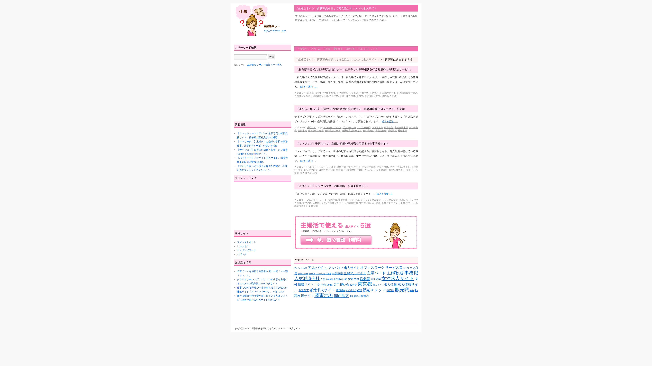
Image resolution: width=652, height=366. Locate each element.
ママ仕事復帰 (328, 92)
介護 (323, 279)
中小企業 (388, 127)
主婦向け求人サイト (367, 169)
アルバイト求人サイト (344, 267)
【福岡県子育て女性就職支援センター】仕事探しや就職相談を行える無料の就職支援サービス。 (354, 69)
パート (357, 166)
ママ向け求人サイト (400, 166)
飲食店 (365, 295)
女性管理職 (364, 202)
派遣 (296, 172)
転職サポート (407, 202)
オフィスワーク (372, 267)
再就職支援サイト (336, 202)
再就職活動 (352, 202)
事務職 (411, 272)
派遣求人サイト (323, 290)
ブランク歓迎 (349, 127)
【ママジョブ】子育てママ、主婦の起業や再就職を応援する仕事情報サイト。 (343, 143)
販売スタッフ (374, 290)
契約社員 (338, 48)
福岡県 (359, 95)
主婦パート (376, 273)
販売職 (402, 289)
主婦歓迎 (382, 169)
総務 (378, 95)
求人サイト (378, 285)
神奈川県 (351, 290)
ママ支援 (353, 92)
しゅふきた (243, 246)
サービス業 (394, 267)
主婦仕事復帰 (401, 127)
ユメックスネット (246, 242)
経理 (372, 95)
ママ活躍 (306, 202)
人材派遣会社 (307, 278)
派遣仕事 (303, 290)
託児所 (313, 172)
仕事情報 (329, 279)
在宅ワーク (411, 169)
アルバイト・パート (368, 48)
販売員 (385, 95)
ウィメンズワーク (246, 250)
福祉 (366, 95)
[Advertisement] (356, 32)
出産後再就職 (340, 279)
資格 (412, 290)
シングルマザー (375, 199)
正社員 (327, 48)
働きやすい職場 (316, 130)
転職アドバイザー (391, 202)
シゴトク (242, 254)
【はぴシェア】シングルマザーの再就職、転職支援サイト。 (332, 186)
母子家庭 (376, 202)
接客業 (353, 285)
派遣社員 (350, 48)
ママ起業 (313, 169)
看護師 (340, 290)
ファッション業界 (323, 274)
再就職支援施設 (302, 95)
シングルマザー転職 (394, 199)
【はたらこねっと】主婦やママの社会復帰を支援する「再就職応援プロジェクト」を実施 (350, 109)
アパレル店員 (300, 268)
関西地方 (341, 295)
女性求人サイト (398, 278)
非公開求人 (355, 296)
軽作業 (393, 95)
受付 (356, 279)
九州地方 (374, 92)
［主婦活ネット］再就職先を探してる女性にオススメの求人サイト (336, 8)
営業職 (365, 279)
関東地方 (323, 295)
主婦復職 (302, 130)
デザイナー (303, 273)
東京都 (364, 284)
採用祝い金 (341, 284)
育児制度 (304, 172)
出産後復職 (380, 130)
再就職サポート (388, 92)
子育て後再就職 (347, 95)
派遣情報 (392, 130)
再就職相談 (316, 95)
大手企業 (376, 279)
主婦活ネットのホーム (309, 48)
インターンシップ (332, 127)
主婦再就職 (349, 169)
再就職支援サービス (407, 92)
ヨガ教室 (323, 169)
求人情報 (390, 284)
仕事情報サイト (397, 169)
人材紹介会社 (319, 202)
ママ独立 (302, 169)
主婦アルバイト (354, 273)
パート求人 (276, 64)
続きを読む (308, 86)
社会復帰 (402, 130)
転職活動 (313, 205)
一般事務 (363, 92)
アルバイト (360, 199)
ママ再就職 (342, 92)
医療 (326, 95)
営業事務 (333, 95)
